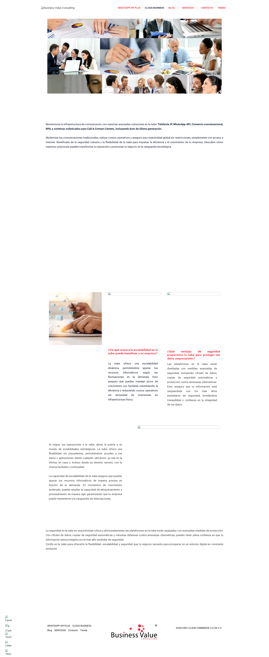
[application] (176, 8)
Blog (171, 8)
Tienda (222, 8)
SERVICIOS (188, 8)
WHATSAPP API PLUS (129, 8)
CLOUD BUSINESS (154, 8)
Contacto (207, 8)
